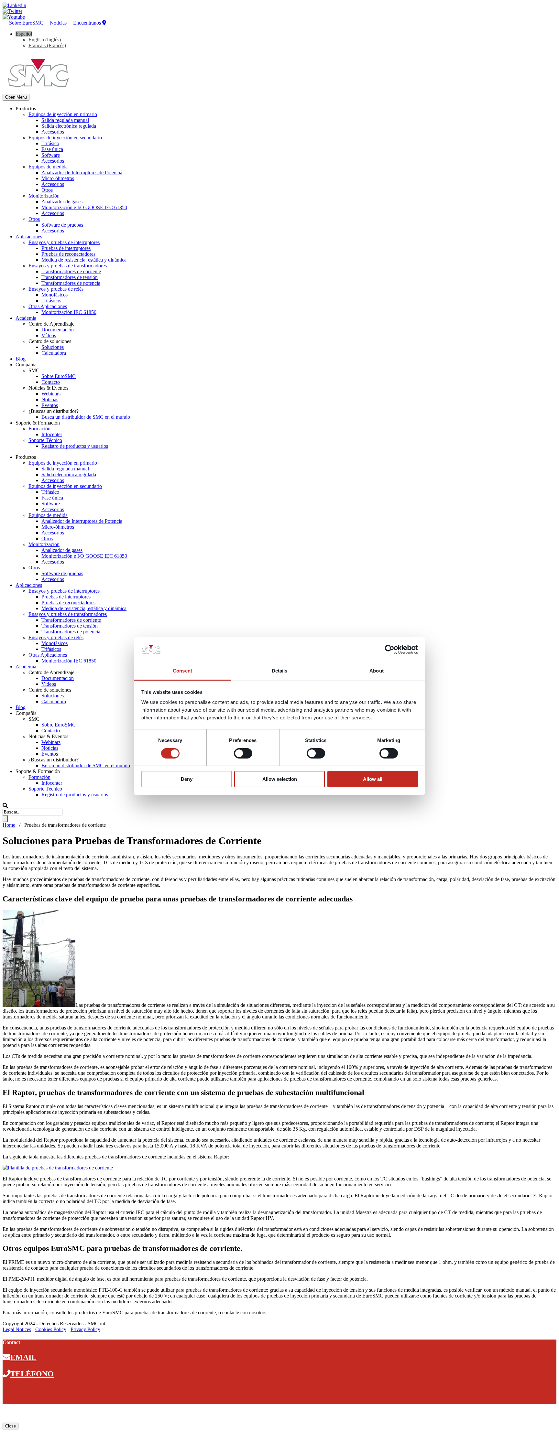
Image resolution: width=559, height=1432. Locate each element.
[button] (24, 34)
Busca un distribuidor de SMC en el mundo (85, 417)
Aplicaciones (29, 236)
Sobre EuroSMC (26, 23)
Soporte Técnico (45, 440)
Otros (47, 190)
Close (10, 1426)
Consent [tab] (182, 670)
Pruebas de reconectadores (68, 254)
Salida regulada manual (65, 120)
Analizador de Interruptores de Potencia (81, 172)
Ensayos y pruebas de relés (55, 289)
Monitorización (44, 196)
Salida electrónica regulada (68, 126)
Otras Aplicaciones (47, 306)
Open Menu (16, 97)
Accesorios (52, 132)
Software (50, 155)
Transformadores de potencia (70, 283)
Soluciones (52, 347)
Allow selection (279, 779)
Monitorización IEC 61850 (68, 312)
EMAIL (23, 1357)
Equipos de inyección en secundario (65, 137)
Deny (186, 779)
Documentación (57, 329)
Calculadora (53, 353)
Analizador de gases (61, 201)
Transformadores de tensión (69, 277)
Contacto (50, 382)
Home (9, 825)
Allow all (372, 779)
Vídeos (48, 335)
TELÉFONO (32, 1374)
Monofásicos (54, 294)
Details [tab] (280, 670)
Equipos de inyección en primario (62, 114)
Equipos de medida (48, 166)
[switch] (243, 753)
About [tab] (376, 670)
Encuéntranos (87, 23)
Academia (26, 318)
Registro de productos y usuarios (74, 446)
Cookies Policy (50, 1329)
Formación (39, 428)
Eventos (49, 405)
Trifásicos (51, 300)
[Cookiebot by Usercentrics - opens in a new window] (389, 649)
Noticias (58, 23)
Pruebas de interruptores (66, 248)
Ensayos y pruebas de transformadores (67, 265)
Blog (21, 358)
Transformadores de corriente (71, 271)
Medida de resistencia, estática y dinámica (83, 260)
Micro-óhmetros (57, 178)
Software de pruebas (62, 225)
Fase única (52, 149)
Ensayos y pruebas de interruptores (64, 242)
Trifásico (50, 143)
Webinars (50, 393)
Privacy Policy (85, 1329)
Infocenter (51, 434)
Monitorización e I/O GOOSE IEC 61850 (84, 207)
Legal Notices (17, 1329)
